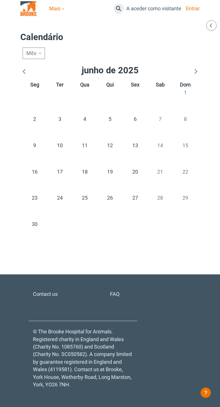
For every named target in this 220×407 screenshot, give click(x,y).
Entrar (193, 8)
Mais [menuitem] (54, 8)
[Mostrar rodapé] (206, 393)
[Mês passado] (25, 72)
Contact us (45, 294)
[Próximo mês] (194, 72)
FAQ (114, 294)
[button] (119, 9)
